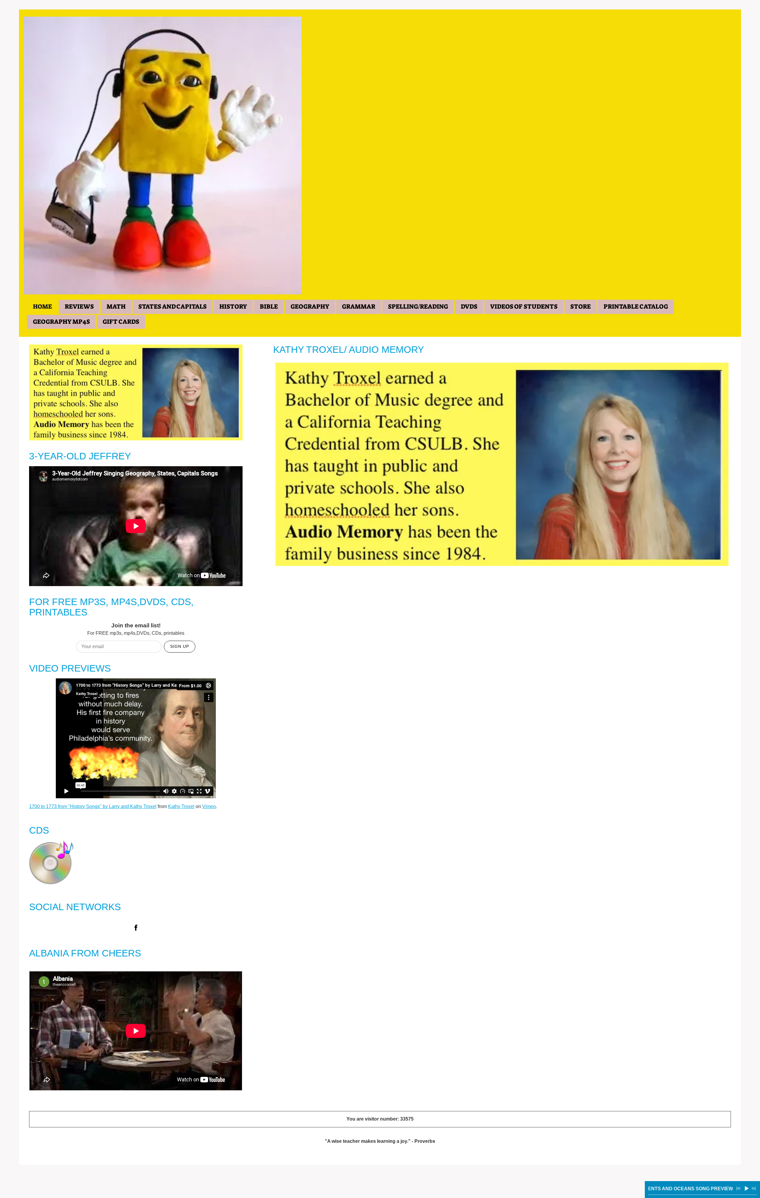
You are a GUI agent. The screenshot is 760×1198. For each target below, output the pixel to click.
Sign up (179, 646)
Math (116, 306)
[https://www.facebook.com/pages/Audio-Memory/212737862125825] (136, 929)
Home (42, 306)
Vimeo (209, 806)
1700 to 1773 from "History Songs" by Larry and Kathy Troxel (92, 806)
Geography (310, 306)
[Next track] (753, 1188)
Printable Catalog (636, 306)
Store (580, 306)
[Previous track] (738, 1188)
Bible (269, 306)
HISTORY (233, 306)
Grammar (358, 306)
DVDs (469, 306)
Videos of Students (524, 306)
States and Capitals (172, 306)
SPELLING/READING (418, 306)
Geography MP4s (61, 322)
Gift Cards (121, 322)
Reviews (79, 306)
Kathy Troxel (181, 806)
